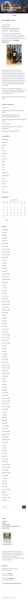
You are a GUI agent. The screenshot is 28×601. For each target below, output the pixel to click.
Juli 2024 (4, 285)
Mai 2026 (4, 235)
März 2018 (4, 486)
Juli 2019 (4, 445)
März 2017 (4, 492)
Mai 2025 (4, 265)
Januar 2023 (5, 332)
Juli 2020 (4, 412)
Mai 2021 (4, 384)
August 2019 (5, 442)
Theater (4, 183)
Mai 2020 (4, 417)
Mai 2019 (4, 450)
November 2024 (6, 274)
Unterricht (4, 186)
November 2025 (6, 252)
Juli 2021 (4, 379)
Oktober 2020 (5, 403)
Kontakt (4, 523)
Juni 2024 (4, 287)
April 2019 (4, 453)
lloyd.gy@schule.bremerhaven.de (13, 583)
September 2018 (6, 472)
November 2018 (6, 467)
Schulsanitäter (5, 175)
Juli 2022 (4, 345)
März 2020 (4, 423)
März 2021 (4, 390)
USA (3, 189)
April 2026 (4, 238)
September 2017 (6, 489)
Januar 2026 (5, 246)
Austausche (5, 142)
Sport (3, 178)
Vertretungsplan (6, 524)
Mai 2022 (4, 351)
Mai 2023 (4, 321)
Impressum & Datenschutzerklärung (11, 526)
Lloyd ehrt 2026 (6, 124)
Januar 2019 (5, 461)
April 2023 (4, 323)
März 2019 (4, 456)
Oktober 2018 (5, 470)
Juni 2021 (4, 381)
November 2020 (6, 401)
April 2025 (4, 268)
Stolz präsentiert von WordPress (9, 597)
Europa (3, 150)
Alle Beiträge (5, 139)
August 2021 (5, 376)
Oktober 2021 (5, 370)
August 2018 (5, 475)
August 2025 (5, 257)
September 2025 (6, 254)
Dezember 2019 (6, 431)
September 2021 (6, 373)
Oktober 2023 (5, 307)
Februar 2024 (5, 296)
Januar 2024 (5, 298)
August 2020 (5, 409)
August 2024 (5, 282)
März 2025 (4, 271)
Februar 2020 (5, 425)
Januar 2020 (5, 428)
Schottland (4, 172)
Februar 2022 (5, 359)
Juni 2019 (4, 448)
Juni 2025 (4, 263)
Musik (3, 164)
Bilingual (4, 145)
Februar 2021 (5, 392)
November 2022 (6, 337)
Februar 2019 (5, 459)
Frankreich (4, 153)
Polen (3, 167)
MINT (3, 161)
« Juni (7, 220)
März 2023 (4, 326)
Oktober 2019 (5, 437)
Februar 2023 (5, 329)
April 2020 (4, 420)
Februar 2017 (5, 495)
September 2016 (6, 497)
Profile (3, 170)
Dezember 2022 (6, 334)
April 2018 (4, 484)
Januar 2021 (5, 395)
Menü (14, 15)
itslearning (4, 521)
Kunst (3, 156)
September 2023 (6, 310)
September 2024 (6, 279)
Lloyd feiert (5, 107)
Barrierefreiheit (6, 528)
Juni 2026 (4, 232)
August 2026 (5, 229)
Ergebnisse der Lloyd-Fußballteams (10, 131)
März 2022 (4, 356)
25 (7, 215)
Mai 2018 (4, 481)
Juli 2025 (4, 260)
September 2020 (6, 406)
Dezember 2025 (6, 249)
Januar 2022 (5, 362)
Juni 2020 (4, 414)
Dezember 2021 (6, 365)
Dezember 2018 (6, 464)
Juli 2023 (4, 315)
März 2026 (4, 240)
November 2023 (6, 304)
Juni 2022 (4, 348)
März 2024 (4, 293)
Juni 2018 (4, 478)
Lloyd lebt (4, 159)
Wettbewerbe (5, 192)
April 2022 (4, 354)
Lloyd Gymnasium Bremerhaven (11, 9)
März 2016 (4, 500)
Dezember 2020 (6, 398)
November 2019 (6, 434)
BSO (3, 147)
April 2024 (4, 290)
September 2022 (6, 343)
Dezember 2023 (6, 301)
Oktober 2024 (5, 276)
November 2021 (6, 367)
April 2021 (4, 387)
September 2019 (6, 439)
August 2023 (5, 312)
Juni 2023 (4, 318)
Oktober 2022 (5, 340)
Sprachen (4, 181)
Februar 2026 (5, 243)
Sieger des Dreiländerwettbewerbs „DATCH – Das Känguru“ (11, 28)
